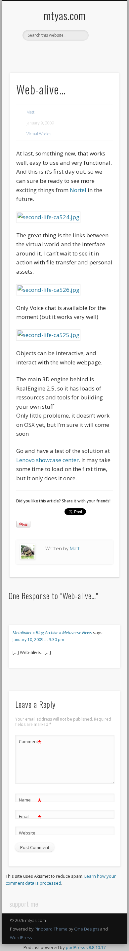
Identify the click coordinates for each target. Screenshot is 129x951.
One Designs (86, 929)
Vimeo (70, 52)
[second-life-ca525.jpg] (48, 335)
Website (27, 833)
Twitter (57, 52)
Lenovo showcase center (47, 460)
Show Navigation (103, 59)
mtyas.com (65, 15)
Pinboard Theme (50, 929)
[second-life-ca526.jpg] (48, 289)
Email (30, 817)
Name (30, 801)
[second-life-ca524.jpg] (48, 217)
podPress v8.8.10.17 (86, 947)
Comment (30, 742)
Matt (30, 112)
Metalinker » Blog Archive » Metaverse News (52, 632)
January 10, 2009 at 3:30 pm (38, 639)
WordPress (21, 937)
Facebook (43, 52)
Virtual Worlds (38, 134)
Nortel (78, 190)
